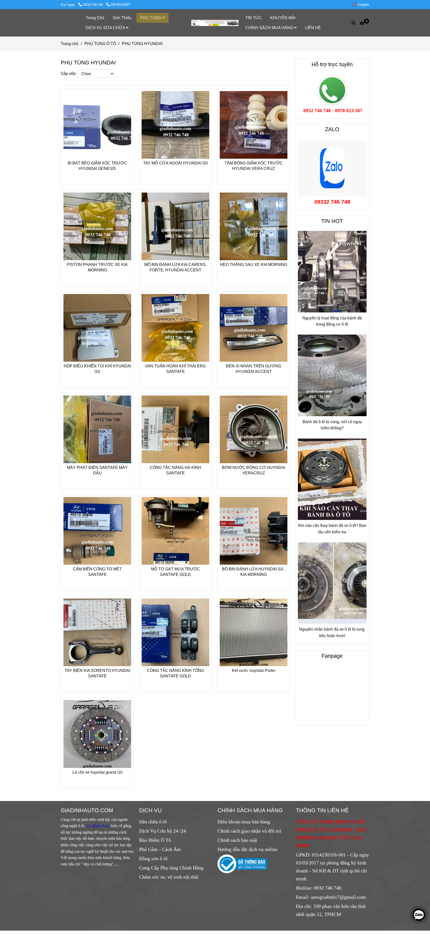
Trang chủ (69, 44)
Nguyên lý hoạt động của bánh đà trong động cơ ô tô (332, 321)
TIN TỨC (253, 18)
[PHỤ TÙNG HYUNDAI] (215, 23)
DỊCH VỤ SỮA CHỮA (106, 28)
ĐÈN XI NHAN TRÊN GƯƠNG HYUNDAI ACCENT (253, 369)
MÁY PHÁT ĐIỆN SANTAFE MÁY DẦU (97, 470)
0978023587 (121, 4)
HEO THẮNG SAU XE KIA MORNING (253, 264)
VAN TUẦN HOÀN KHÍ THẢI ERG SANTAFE (175, 369)
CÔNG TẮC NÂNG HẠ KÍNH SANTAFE (175, 470)
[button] (362, 4)
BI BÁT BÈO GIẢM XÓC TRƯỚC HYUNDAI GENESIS (97, 166)
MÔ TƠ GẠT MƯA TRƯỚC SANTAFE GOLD (175, 572)
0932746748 (93, 4)
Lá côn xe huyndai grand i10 (97, 772)
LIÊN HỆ (313, 28)
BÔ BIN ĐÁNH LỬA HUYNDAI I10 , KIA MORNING (253, 572)
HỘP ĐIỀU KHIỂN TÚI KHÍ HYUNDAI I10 (97, 369)
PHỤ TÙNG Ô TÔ (100, 44)
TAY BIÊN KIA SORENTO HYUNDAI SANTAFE (97, 673)
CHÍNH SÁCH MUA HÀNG (269, 28)
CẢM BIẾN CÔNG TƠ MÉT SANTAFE (97, 572)
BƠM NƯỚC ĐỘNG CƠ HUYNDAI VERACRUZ (253, 470)
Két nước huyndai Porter (253, 670)
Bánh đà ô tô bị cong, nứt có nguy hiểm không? (332, 425)
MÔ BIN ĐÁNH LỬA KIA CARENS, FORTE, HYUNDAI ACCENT (175, 267)
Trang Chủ (95, 18)
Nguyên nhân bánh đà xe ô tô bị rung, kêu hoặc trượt (332, 632)
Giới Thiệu (122, 18)
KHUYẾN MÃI (282, 18)
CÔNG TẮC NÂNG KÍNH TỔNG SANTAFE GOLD (175, 673)
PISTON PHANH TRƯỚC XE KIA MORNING (97, 267)
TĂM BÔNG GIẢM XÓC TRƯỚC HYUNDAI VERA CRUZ (253, 166)
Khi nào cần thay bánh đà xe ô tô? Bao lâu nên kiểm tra (332, 528)
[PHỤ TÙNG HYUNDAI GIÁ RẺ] (97, 125)
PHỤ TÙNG (151, 18)
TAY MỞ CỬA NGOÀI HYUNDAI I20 (175, 163)
